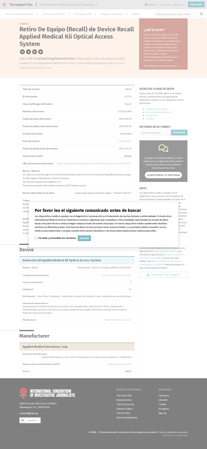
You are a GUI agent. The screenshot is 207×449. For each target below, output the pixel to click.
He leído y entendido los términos (57, 237)
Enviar (84, 238)
